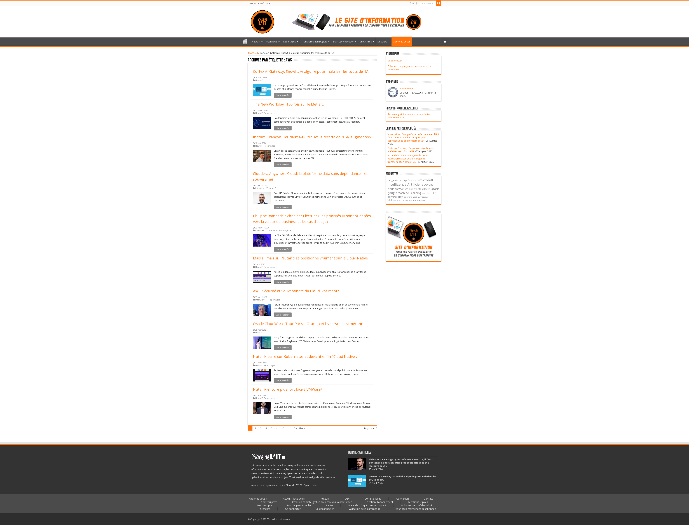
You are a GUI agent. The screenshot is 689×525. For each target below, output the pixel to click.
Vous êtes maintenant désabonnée (415, 508)
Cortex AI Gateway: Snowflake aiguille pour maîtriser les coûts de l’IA (311, 71)
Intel (424, 193)
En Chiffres (366, 41)
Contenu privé (269, 502)
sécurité (409, 200)
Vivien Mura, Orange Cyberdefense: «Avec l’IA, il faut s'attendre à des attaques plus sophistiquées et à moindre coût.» (413, 137)
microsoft (426, 180)
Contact (428, 498)
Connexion (402, 498)
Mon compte (264, 505)
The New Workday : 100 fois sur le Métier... (289, 104)
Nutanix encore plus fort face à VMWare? (287, 389)
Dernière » (299, 428)
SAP (401, 200)
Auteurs (325, 498)
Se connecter (395, 60)
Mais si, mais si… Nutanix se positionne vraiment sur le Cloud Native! (311, 258)
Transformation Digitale (314, 41)
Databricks (413, 180)
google (392, 193)
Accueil (254, 52)
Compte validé (373, 498)
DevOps (428, 184)
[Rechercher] (438, 3)
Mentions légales (418, 502)
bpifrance (393, 196)
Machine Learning (409, 193)
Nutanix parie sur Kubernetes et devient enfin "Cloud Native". (305, 356)
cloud (391, 189)
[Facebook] (410, 3)
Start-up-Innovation (343, 41)
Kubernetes (416, 189)
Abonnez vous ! (258, 498)
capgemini (393, 180)
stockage (403, 180)
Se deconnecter (325, 508)
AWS (398, 189)
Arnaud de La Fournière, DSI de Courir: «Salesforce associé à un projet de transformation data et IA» (408, 158)
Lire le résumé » (282, 95)
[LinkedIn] (417, 3)
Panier (329, 505)
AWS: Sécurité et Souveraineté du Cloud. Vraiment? (296, 290)
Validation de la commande (364, 508)
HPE (434, 193)
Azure (416, 200)
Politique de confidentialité (416, 505)
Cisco (405, 189)
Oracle (435, 189)
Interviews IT (261, 188)
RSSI (422, 200)
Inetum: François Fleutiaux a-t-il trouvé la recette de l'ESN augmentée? (312, 137)
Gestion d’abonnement (380, 502)
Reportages (289, 41)
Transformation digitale (280, 230)
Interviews (271, 41)
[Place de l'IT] (262, 21)
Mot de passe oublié (299, 505)
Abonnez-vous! (401, 41)
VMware (393, 200)
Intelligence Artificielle (405, 184)
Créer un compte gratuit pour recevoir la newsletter (322, 502)
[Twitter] (413, 3)
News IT (256, 41)
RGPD (426, 189)
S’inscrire (265, 508)
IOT (429, 193)
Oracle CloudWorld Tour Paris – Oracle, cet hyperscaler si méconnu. (310, 323)
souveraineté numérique (416, 196)
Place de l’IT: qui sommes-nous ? (367, 505)
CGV (347, 498)
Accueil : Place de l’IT (245, 41)
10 (283, 428)
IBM (401, 196)
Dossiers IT (384, 41)
